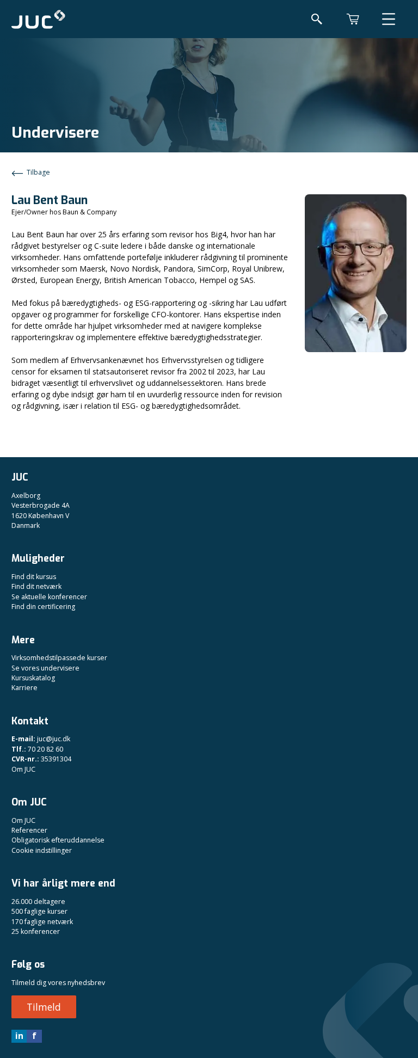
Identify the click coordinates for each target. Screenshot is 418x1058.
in (19, 1036)
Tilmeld (44, 1006)
